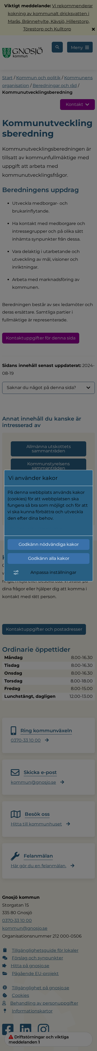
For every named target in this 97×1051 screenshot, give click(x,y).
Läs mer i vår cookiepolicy (35, 527)
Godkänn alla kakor (48, 558)
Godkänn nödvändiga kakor (49, 544)
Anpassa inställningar (53, 572)
